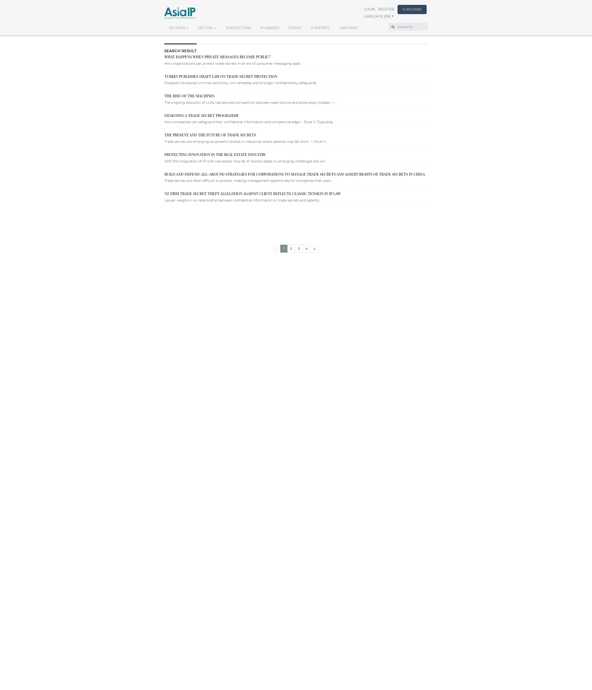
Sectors (205, 28)
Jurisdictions (238, 28)
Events (295, 28)
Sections (177, 28)
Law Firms (348, 28)
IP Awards (269, 28)
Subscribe (412, 9)
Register (386, 9)
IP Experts (320, 28)
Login (369, 9)
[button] (379, 16)
